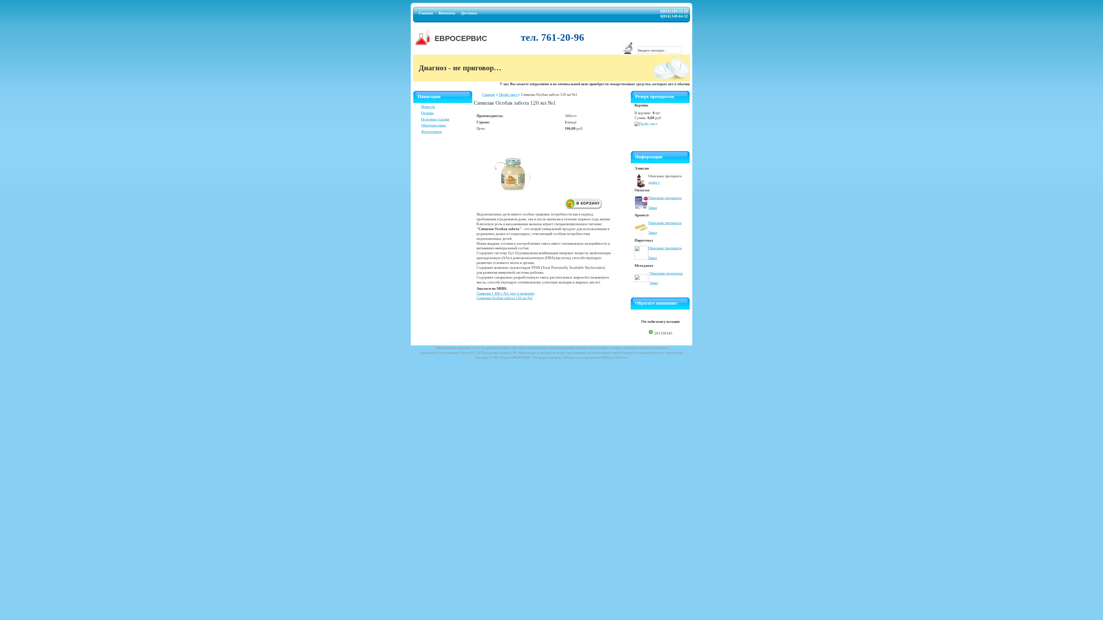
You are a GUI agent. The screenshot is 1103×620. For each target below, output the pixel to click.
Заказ (652, 207)
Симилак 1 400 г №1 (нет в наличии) (506, 293)
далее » (654, 182)
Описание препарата (665, 198)
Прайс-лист (508, 94)
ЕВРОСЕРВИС (461, 38)
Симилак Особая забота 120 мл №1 (505, 298)
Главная (488, 94)
